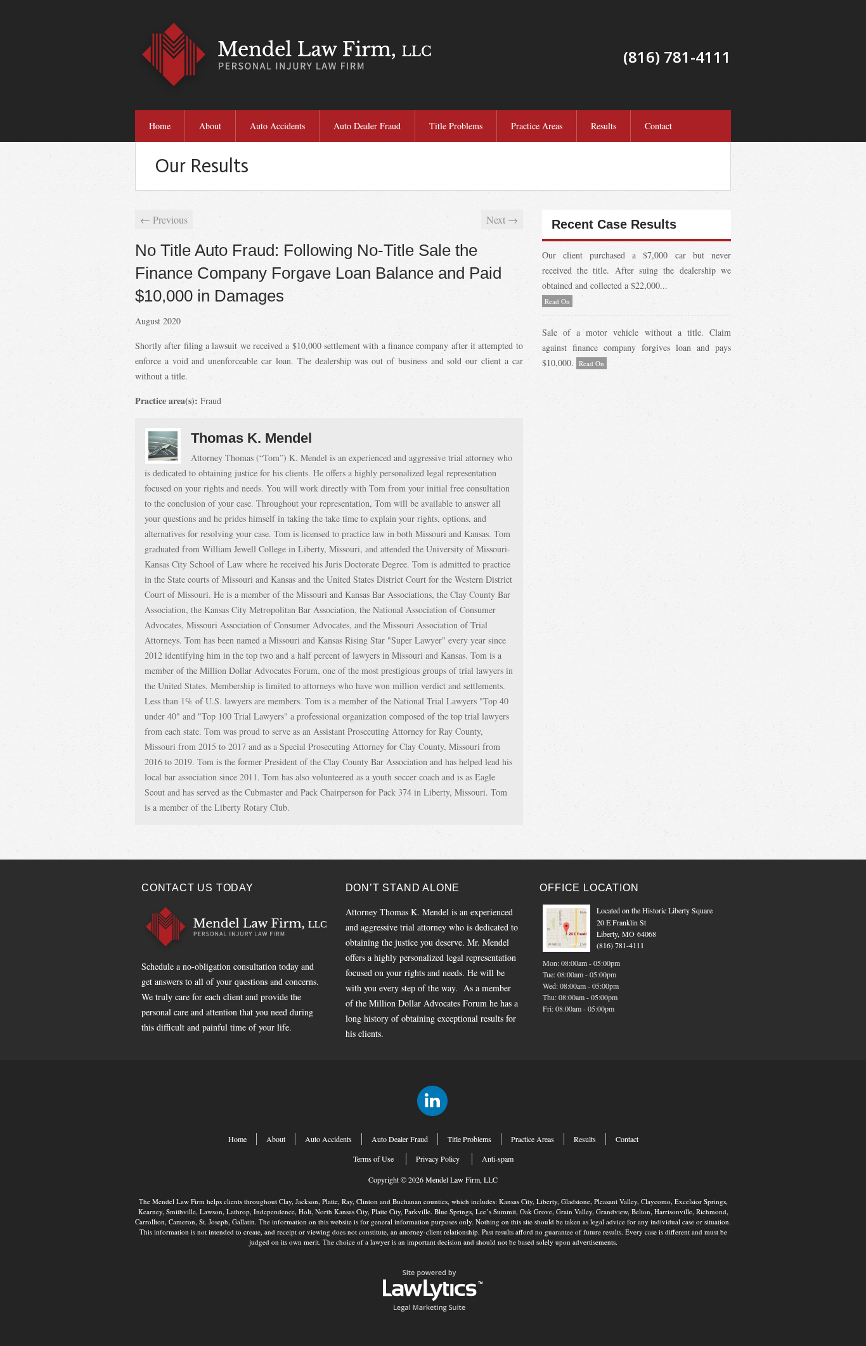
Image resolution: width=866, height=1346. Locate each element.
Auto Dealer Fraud (367, 126)
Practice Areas (536, 126)
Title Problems (455, 126)
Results (603, 126)
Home (160, 126)
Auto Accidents (277, 126)
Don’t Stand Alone (403, 887)
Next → (502, 219)
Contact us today (197, 887)
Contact (658, 126)
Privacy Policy (438, 1158)
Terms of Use (373, 1158)
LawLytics (433, 1289)
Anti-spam (498, 1158)
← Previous (164, 219)
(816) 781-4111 (620, 945)
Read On (557, 301)
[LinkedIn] (432, 1101)
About (210, 126)
